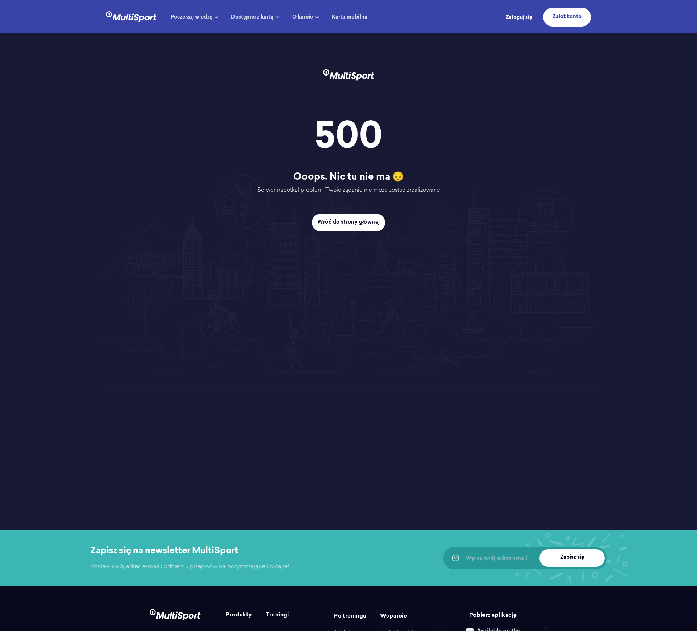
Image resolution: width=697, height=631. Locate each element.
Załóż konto (567, 17)
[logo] (131, 16)
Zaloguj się (519, 17)
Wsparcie (393, 616)
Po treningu (350, 616)
